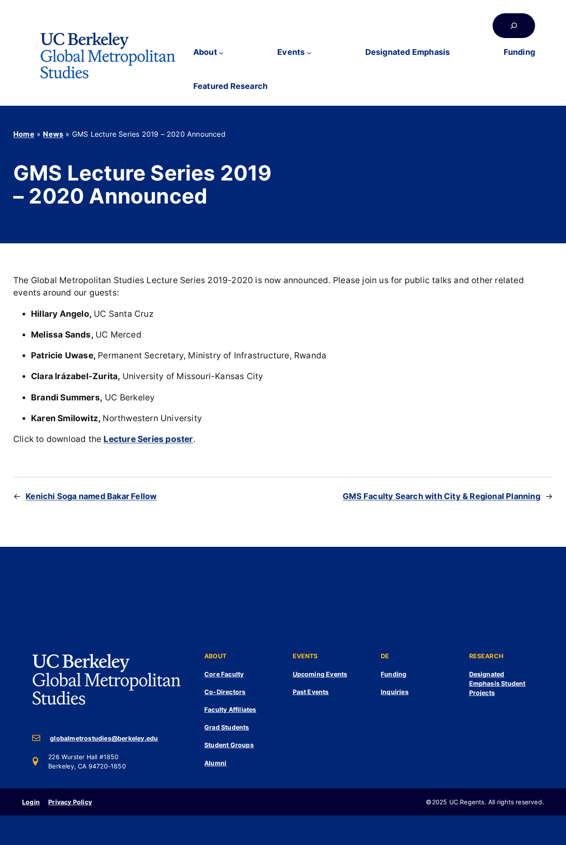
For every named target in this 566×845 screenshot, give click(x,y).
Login (31, 802)
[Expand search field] (514, 25)
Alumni (215, 763)
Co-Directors (224, 691)
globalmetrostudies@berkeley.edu (104, 738)
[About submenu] (221, 52)
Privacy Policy (70, 802)
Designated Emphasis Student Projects (497, 683)
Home (23, 134)
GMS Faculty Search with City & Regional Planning (441, 496)
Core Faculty (224, 674)
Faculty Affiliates (230, 709)
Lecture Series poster (148, 439)
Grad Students (226, 727)
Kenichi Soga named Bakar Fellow (91, 496)
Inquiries (395, 691)
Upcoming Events (320, 674)
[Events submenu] (309, 52)
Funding (393, 674)
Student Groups (229, 745)
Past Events (311, 691)
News (53, 134)
